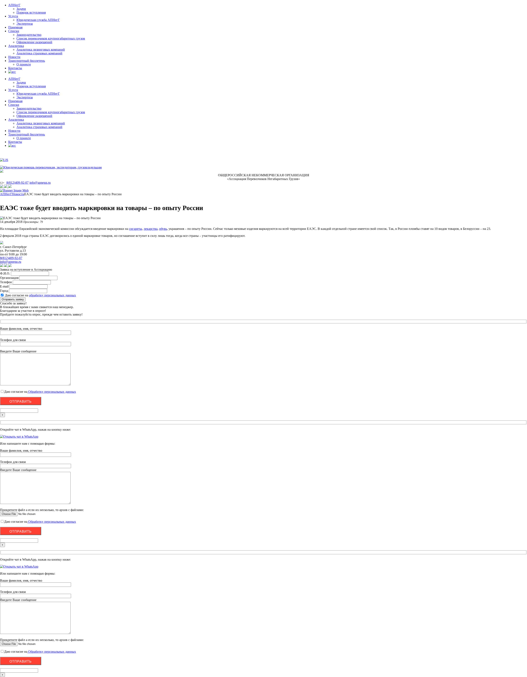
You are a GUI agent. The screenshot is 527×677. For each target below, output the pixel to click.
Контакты (15, 68)
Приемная (15, 27)
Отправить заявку (13, 299)
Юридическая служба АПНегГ (38, 20)
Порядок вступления (31, 12)
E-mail (4, 286)
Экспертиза (24, 23)
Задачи (21, 9)
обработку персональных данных (52, 295)
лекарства (150, 228)
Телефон (6, 282)
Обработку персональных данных (51, 391)
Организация (9, 277)
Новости (14, 57)
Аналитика (16, 46)
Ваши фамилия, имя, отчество (21, 450)
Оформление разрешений (34, 42)
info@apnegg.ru (40, 182)
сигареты (135, 228)
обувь (163, 228)
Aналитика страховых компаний (39, 53)
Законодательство (28, 34)
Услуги (13, 16)
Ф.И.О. (5, 273)
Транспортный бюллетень (26, 60)
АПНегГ (14, 5)
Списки (13, 31)
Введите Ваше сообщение (18, 470)
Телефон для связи (13, 462)
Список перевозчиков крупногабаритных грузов (50, 38)
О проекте (23, 64)
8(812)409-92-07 (17, 182)
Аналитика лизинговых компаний (40, 49)
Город (4, 290)
